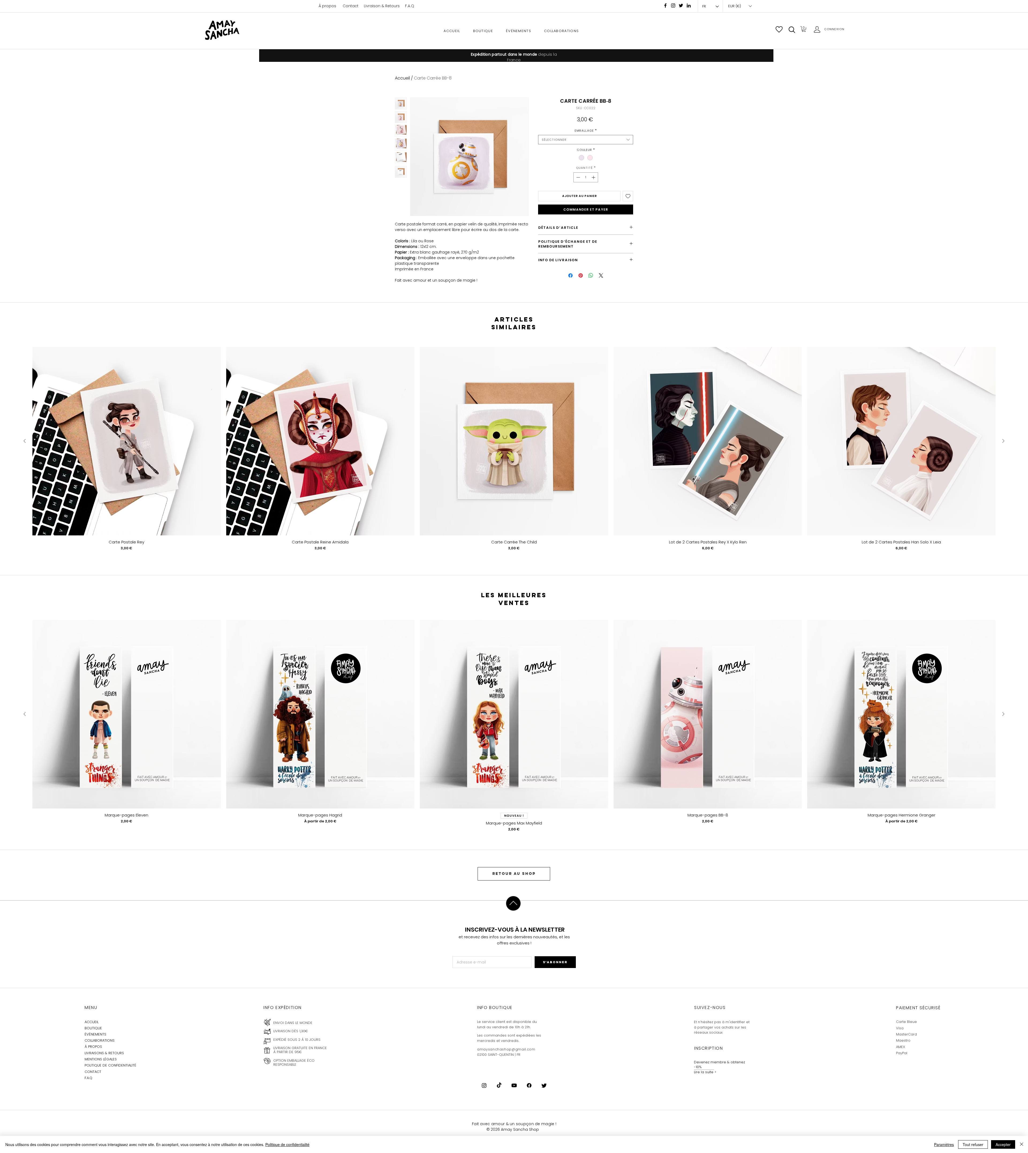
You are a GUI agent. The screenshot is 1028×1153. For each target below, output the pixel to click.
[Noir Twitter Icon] (681, 5)
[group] (514, 453)
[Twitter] (544, 1085)
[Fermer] (1021, 1144)
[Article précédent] (24, 441)
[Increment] (594, 177)
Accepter (1003, 1144)
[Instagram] (673, 5)
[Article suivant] (1003, 441)
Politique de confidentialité (287, 1144)
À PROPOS (93, 1046)
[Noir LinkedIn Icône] (688, 5)
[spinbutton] (586, 177)
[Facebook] (665, 5)
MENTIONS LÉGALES (101, 1059)
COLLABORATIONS (100, 1040)
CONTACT (93, 1071)
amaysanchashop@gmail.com (506, 1049)
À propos (327, 6)
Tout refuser (973, 1144)
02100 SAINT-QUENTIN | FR (498, 1054)
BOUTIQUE (93, 1028)
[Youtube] (514, 1085)
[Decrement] (577, 177)
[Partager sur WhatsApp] (591, 275)
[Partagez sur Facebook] (570, 275)
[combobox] (585, 139)
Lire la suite (703, 1072)
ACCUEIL (92, 1022)
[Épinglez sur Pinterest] (580, 275)
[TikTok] (499, 1085)
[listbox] (740, 6)
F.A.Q (409, 6)
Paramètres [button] (944, 1144)
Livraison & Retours (382, 6)
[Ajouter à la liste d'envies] (628, 196)
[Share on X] (601, 275)
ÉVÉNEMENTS (95, 1034)
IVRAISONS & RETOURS (105, 1053)
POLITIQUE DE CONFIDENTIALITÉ (110, 1065)
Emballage (586, 130)
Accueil (402, 78)
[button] (792, 30)
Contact (350, 6)
